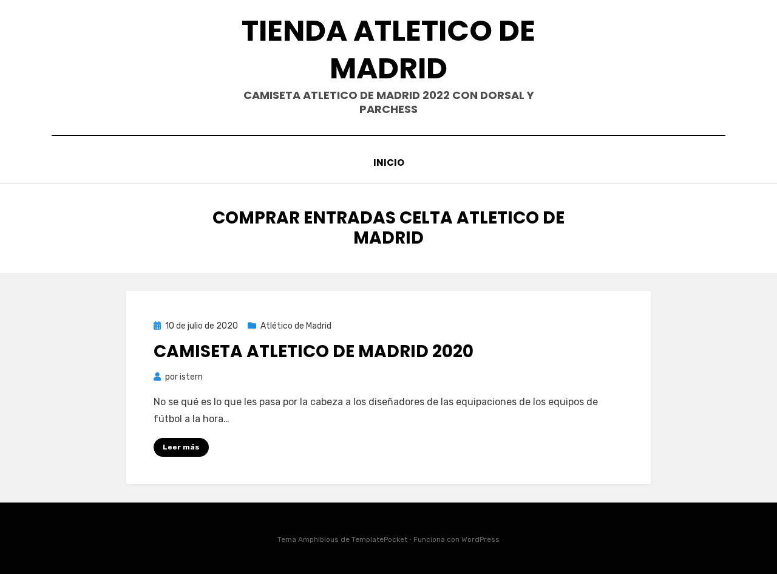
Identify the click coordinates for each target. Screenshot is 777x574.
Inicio (388, 162)
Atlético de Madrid (295, 326)
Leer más (181, 447)
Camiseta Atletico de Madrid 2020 (313, 351)
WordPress (480, 539)
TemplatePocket (379, 539)
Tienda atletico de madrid (388, 49)
